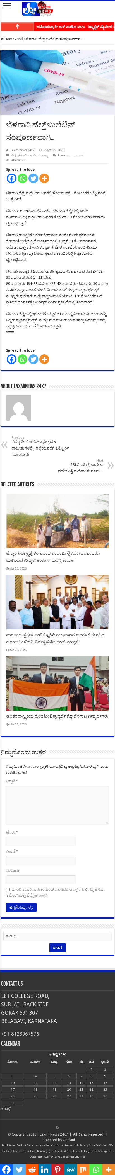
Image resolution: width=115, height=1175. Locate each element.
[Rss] (58, 1127)
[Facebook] (11, 178)
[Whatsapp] (22, 178)
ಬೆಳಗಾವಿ (22, 155)
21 (81, 1089)
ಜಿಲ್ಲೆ (20, 39)
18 (35, 1089)
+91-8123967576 (20, 1034)
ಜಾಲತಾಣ (13, 870)
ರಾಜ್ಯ (45, 155)
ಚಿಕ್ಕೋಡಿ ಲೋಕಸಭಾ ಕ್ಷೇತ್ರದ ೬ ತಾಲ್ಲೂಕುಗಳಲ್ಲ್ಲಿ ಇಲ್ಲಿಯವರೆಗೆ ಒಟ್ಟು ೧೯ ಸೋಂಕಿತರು (40, 446)
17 (13, 1089)
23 (105, 1089)
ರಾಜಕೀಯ (34, 155)
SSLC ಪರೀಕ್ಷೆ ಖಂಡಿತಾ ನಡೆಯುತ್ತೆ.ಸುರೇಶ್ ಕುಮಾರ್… (80, 466)
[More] (44, 178)
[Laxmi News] (57, 8)
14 (81, 1083)
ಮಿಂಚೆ (12, 851)
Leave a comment (70, 155)
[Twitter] (33, 178)
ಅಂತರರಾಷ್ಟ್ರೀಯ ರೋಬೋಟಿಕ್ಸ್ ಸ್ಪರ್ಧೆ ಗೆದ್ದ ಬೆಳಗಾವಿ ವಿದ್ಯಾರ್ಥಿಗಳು (57, 716)
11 (35, 1083)
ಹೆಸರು (12, 832)
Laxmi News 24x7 (54, 1134)
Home (9, 39)
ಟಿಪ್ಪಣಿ (12, 781)
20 (69, 1089)
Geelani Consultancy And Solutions (37, 1145)
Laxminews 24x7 (22, 150)
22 (91, 1089)
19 (54, 1089)
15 (91, 1083)
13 (69, 1083)
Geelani (69, 1140)
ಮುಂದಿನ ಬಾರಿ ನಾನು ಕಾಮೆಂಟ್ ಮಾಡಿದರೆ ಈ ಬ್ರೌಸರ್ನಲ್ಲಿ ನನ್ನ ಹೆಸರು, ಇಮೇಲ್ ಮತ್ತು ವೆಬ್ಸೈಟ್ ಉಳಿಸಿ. (55, 892)
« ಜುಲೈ (6, 1108)
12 (54, 1083)
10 (13, 1083)
